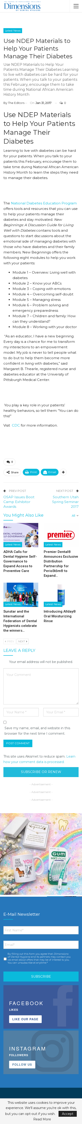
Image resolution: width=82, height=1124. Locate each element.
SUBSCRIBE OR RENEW (41, 772)
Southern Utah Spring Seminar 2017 (65, 502)
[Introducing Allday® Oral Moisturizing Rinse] (61, 595)
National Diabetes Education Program (44, 203)
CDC (16, 425)
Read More (42, 1119)
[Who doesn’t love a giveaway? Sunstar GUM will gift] (41, 854)
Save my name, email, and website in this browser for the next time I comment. (37, 731)
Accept (67, 1114)
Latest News (12, 30)
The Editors (16, 103)
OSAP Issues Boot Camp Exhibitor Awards (18, 502)
